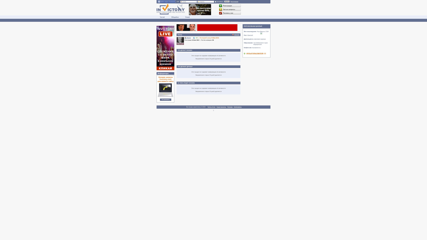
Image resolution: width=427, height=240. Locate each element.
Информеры (238, 107)
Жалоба (236, 35)
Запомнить (220, 1)
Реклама (230, 107)
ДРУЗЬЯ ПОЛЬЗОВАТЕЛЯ (254, 53)
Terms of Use (211, 107)
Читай (162, 17)
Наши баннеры (221, 107)
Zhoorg (188, 38)
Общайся (175, 17)
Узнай (187, 17)
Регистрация (234, 1)
